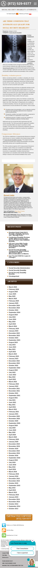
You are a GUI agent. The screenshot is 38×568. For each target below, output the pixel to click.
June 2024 (12, 319)
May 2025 (12, 296)
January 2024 (13, 331)
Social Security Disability (15, 32)
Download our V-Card (11, 535)
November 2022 (14, 363)
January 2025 (13, 303)
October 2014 (13, 504)
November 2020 (14, 418)
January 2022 (13, 386)
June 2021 (12, 402)
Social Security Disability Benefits (17, 273)
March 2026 (13, 287)
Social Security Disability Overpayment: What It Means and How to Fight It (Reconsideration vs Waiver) (19, 252)
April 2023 (12, 351)
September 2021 (14, 395)
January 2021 (13, 414)
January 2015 (13, 497)
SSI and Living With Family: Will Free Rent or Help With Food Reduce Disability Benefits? (18, 245)
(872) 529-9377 (19, 3)
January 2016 (13, 476)
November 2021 (14, 391)
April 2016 (12, 469)
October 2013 (13, 508)
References (5, 557)
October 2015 (13, 483)
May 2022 (12, 377)
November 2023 (14, 335)
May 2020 (12, 432)
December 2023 (14, 333)
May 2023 (12, 349)
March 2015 (13, 492)
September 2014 (14, 506)
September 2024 (14, 312)
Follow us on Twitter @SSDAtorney (15, 525)
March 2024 (13, 326)
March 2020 (13, 437)
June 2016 (12, 465)
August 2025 (13, 291)
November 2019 (14, 446)
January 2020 (13, 441)
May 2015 (12, 488)
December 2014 (14, 499)
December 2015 (14, 478)
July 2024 (12, 317)
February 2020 (14, 439)
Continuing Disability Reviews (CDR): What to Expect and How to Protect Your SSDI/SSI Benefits (19, 239)
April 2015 (12, 490)
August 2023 (13, 342)
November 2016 (14, 453)
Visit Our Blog (9, 530)
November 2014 (14, 501)
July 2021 (12, 400)
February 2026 (14, 289)
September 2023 (14, 340)
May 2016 (12, 467)
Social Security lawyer (8, 68)
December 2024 (14, 305)
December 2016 (14, 451)
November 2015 (14, 481)
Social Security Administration (19, 268)
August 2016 (13, 460)
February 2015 (14, 495)
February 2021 (14, 411)
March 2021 (13, 409)
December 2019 (14, 444)
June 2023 (12, 347)
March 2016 (13, 471)
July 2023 (12, 345)
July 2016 (12, 462)
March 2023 (13, 354)
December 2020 (14, 416)
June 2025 (12, 294)
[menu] (35, 4)
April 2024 (12, 324)
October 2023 (13, 338)
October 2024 (13, 310)
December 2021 (14, 388)
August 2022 (13, 370)
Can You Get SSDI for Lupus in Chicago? (19, 256)
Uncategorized (14, 276)
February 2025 (14, 301)
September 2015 (14, 485)
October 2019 (13, 448)
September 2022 (14, 368)
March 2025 (13, 298)
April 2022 (12, 379)
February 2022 (14, 384)
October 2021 (13, 393)
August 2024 (13, 315)
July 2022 (12, 372)
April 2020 (12, 435)
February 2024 (14, 328)
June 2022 (12, 375)
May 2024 (12, 321)
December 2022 (14, 361)
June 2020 (12, 430)
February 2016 (14, 474)
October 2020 (13, 421)
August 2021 (13, 398)
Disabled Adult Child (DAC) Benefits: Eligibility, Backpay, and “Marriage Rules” (19, 234)
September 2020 (14, 423)
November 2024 (14, 308)
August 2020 (13, 425)
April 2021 (12, 407)
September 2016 (14, 458)
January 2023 (13, 358)
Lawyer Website (6, 553)
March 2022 (13, 381)
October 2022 (13, 365)
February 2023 (14, 356)
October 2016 (13, 455)
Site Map (4, 555)
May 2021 (12, 405)
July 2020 (12, 428)
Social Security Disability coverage (13, 139)
